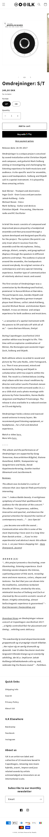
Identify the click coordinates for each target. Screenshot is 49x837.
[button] (3, 4)
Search (8, 695)
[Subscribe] (40, 799)
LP (6, 104)
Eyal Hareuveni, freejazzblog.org (18, 607)
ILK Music (21, 832)
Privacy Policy (12, 702)
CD (16, 104)
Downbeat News (10, 618)
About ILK (10, 708)
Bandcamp (10, 726)
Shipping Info (11, 689)
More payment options (24, 141)
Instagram (10, 739)
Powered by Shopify (30, 832)
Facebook (9, 733)
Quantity (6, 110)
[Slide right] (30, 77)
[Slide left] (18, 77)
